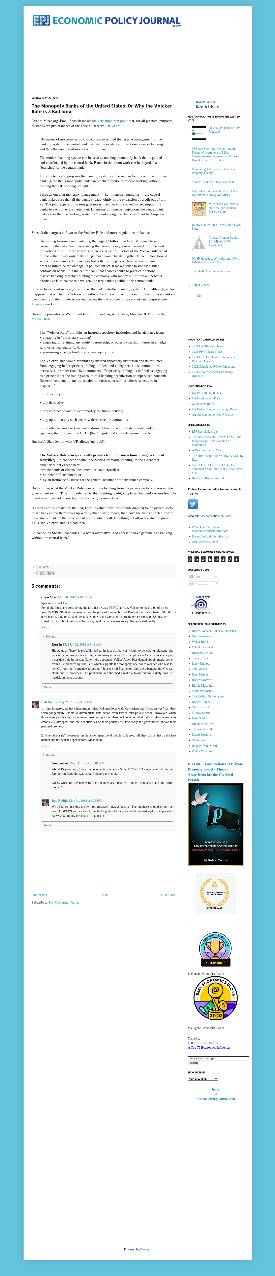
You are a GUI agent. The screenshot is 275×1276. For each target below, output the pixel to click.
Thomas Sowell (202, 729)
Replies (51, 636)
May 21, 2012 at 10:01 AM (86, 763)
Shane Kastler (201, 658)
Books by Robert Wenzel (208, 478)
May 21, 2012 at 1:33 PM (85, 800)
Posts (196, 576)
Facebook (206, 516)
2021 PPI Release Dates (207, 351)
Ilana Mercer (200, 674)
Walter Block (200, 641)
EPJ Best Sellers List (205, 431)
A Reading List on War (206, 450)
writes (116, 126)
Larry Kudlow (201, 663)
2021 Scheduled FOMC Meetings (213, 366)
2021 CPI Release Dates (207, 346)
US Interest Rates (203, 403)
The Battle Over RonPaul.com (211, 271)
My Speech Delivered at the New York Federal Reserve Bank (224, 207)
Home (104, 894)
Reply (45, 627)
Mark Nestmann (202, 691)
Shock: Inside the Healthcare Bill (213, 182)
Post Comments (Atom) (64, 902)
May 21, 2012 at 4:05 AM (75, 702)
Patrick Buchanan (203, 647)
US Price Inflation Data (207, 392)
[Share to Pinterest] (53, 573)
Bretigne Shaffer (202, 723)
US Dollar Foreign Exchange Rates (214, 409)
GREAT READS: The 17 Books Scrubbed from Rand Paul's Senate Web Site (217, 469)
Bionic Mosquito (202, 685)
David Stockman (202, 734)
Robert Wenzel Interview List (210, 536)
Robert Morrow (202, 680)
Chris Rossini (200, 707)
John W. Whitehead (204, 745)
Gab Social (225, 516)
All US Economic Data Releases (212, 414)
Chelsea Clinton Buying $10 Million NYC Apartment (224, 241)
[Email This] (38, 573)
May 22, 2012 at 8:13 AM (84, 644)
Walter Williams (202, 751)
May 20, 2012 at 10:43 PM (75, 597)
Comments (200, 584)
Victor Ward (199, 740)
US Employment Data (206, 398)
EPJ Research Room (205, 542)
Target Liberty (201, 285)
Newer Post (40, 894)
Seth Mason (199, 669)
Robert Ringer (201, 702)
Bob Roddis (49, 702)
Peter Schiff (199, 718)
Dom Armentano (202, 636)
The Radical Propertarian (208, 696)
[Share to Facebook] (49, 573)
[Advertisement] (138, 62)
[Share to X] (45, 573)
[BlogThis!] (42, 573)
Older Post (168, 894)
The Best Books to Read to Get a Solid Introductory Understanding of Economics (216, 440)
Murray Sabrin (201, 713)
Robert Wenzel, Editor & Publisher (214, 630)
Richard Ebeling (202, 652)
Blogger (145, 1249)
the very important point (110, 121)
